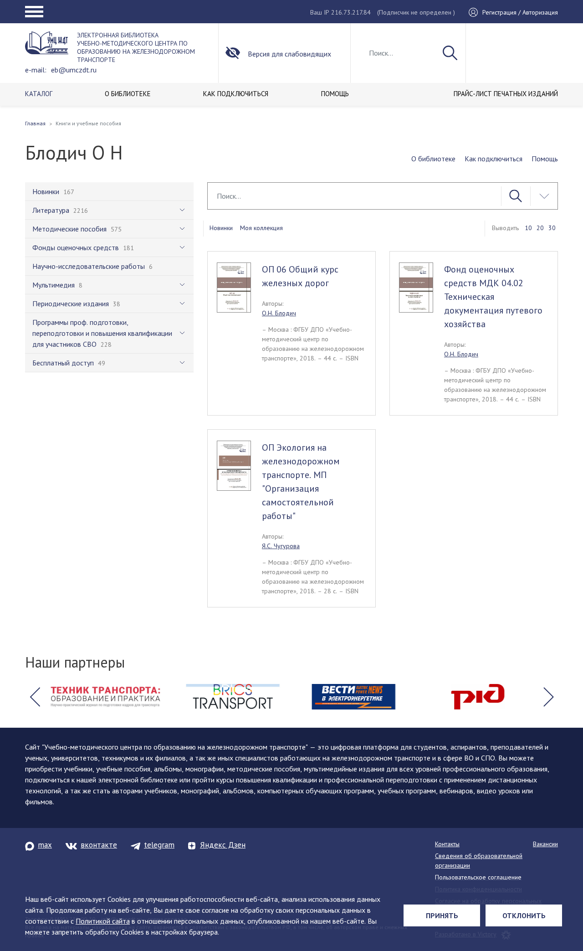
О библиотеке (433, 158)
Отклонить (524, 915)
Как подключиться (493, 158)
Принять (442, 915)
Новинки (221, 228)
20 (540, 228)
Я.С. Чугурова (281, 546)
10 (528, 228)
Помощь (545, 158)
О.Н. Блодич (279, 313)
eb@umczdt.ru (74, 69)
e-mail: (35, 69)
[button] (34, 696)
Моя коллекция (261, 228)
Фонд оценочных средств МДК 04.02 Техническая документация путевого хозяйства (493, 296)
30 (552, 228)
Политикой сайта (103, 920)
